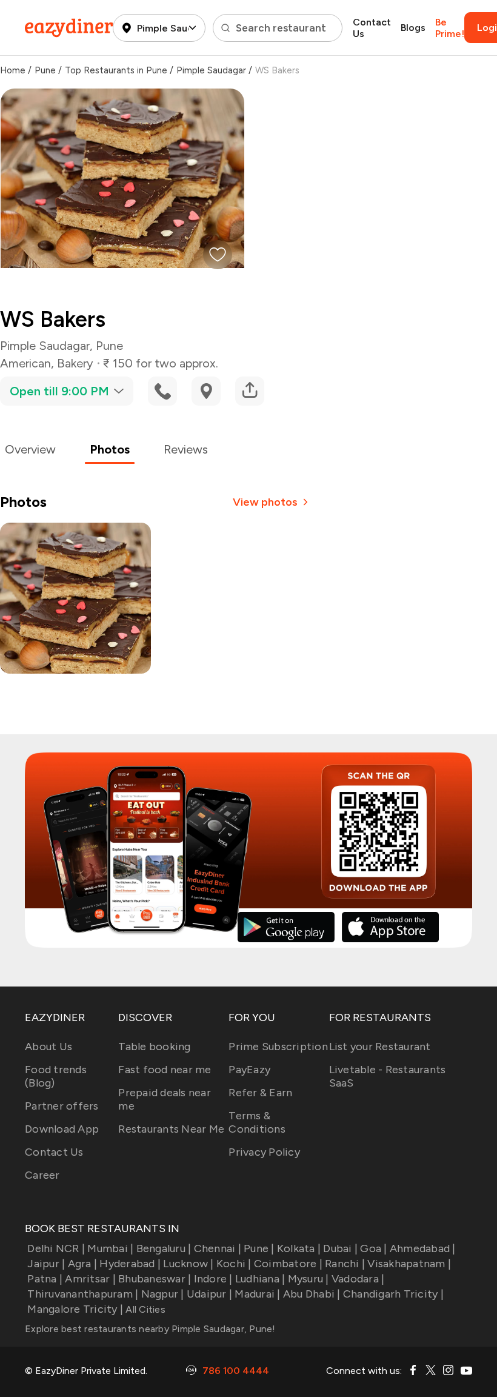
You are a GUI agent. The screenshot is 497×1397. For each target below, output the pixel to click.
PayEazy (249, 1069)
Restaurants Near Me (171, 1129)
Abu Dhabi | (312, 1294)
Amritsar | (90, 1278)
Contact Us (372, 27)
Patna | (44, 1278)
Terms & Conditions (256, 1122)
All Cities (144, 1309)
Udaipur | (209, 1294)
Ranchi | (345, 1263)
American (25, 363)
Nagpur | (162, 1294)
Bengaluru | (163, 1248)
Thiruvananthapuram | (82, 1294)
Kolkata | (299, 1248)
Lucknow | (188, 1263)
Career (42, 1175)
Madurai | (257, 1294)
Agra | (82, 1263)
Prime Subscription (278, 1046)
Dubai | (340, 1248)
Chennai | (217, 1248)
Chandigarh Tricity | (393, 1294)
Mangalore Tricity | (75, 1309)
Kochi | (234, 1263)
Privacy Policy (264, 1152)
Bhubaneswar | (154, 1278)
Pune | (259, 1248)
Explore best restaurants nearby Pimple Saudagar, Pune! (150, 1329)
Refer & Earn (260, 1092)
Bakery (75, 363)
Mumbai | (110, 1248)
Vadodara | (358, 1278)
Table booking (154, 1046)
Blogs (413, 27)
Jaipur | (46, 1263)
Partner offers (62, 1106)
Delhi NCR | (56, 1248)
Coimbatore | (288, 1263)
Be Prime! (449, 27)
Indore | (213, 1278)
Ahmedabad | (423, 1248)
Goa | (373, 1248)
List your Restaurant (380, 1046)
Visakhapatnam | (409, 1263)
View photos (265, 502)
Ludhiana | (260, 1278)
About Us (48, 1046)
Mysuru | (308, 1278)
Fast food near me (164, 1069)
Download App (62, 1129)
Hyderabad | (130, 1263)
